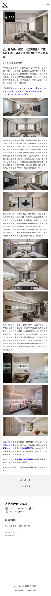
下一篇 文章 (25, 486)
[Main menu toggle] (48, 5)
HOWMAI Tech (31, 590)
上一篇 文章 (25, 479)
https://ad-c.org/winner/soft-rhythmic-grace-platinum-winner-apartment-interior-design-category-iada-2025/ (25, 91)
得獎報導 (19, 63)
